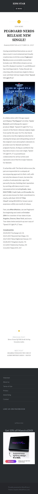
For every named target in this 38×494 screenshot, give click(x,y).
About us (6, 382)
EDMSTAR (13, 45)
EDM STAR (19, 3)
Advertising (7, 395)
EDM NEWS (19, 26)
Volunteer (6, 378)
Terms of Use (7, 386)
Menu (20, 8)
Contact (6, 399)
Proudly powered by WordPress (18, 487)
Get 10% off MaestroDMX (19, 430)
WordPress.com (24, 489)
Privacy (5, 391)
